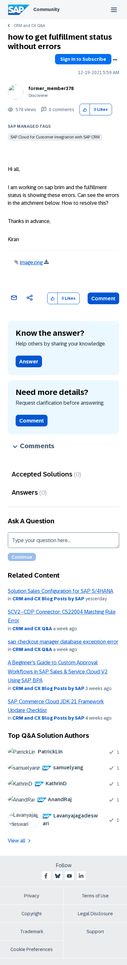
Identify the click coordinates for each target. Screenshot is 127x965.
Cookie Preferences (31, 949)
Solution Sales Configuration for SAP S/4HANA (60, 591)
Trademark (31, 931)
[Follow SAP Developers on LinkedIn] (81, 876)
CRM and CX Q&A (29, 25)
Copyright (31, 913)
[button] (85, 109)
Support (95, 931)
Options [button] (115, 59)
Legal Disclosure (95, 913)
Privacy (31, 895)
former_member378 (51, 88)
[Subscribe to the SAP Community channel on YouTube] (69, 876)
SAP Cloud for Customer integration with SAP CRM (55, 137)
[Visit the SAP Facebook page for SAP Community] (46, 876)
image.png (31, 262)
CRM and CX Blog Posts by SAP (48, 598)
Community (46, 9)
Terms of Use (95, 895)
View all (16, 840)
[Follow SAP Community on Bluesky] (57, 876)
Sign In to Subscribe (83, 59)
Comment (103, 298)
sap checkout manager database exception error (63, 642)
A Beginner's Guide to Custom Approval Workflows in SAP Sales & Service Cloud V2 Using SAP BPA (57, 671)
